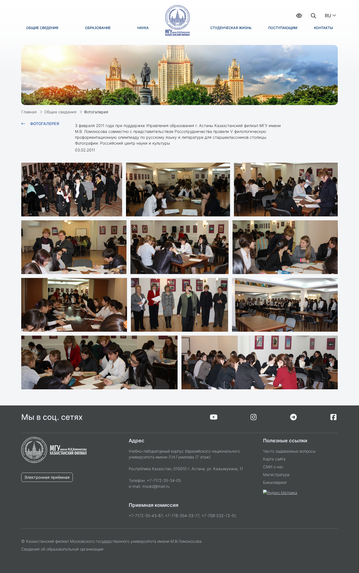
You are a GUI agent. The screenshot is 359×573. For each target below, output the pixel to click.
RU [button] (328, 16)
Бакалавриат (275, 482)
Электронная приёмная (47, 477)
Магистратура (276, 474)
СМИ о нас (273, 466)
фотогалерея (44, 123)
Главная (29, 111)
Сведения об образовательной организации (62, 549)
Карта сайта (274, 458)
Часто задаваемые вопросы (289, 451)
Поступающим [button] (282, 28)
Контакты (323, 28)
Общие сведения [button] (42, 28)
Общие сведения (60, 111)
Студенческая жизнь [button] (231, 28)
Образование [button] (98, 28)
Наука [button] (143, 28)
